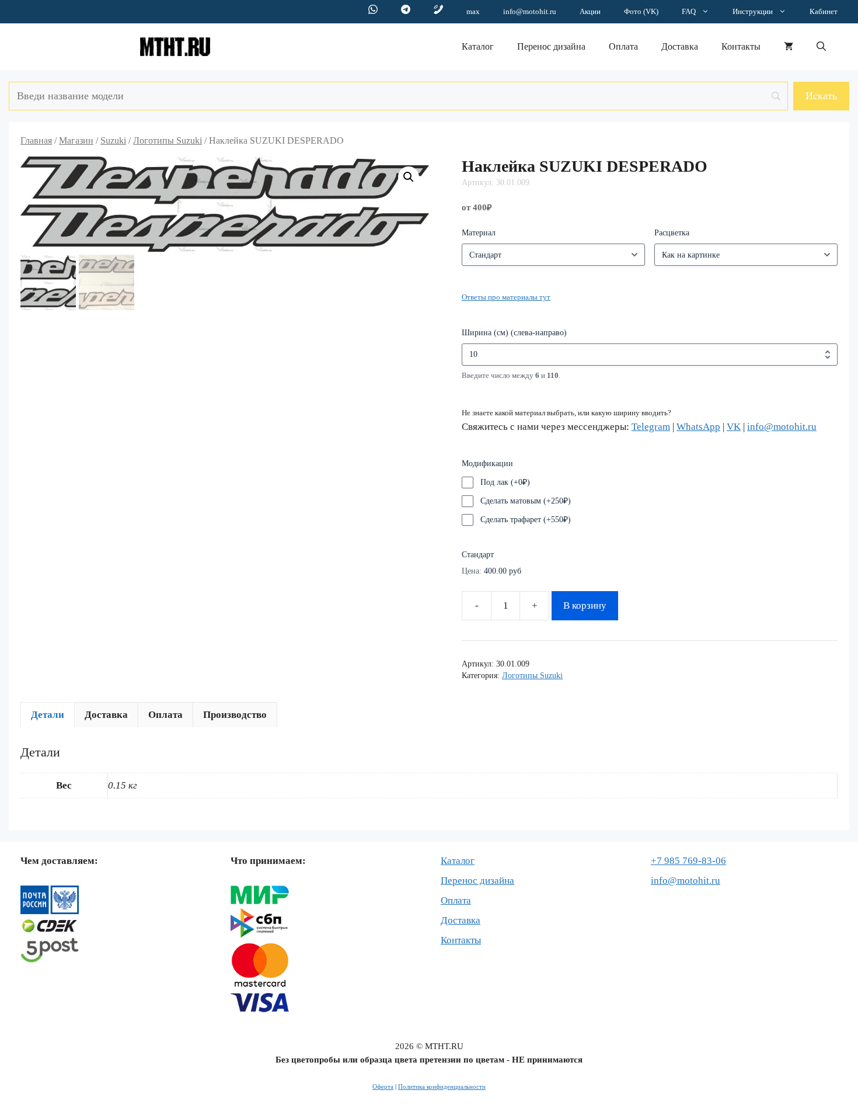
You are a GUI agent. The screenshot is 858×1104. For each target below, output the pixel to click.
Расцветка (671, 232)
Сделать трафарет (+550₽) (525, 519)
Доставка (679, 46)
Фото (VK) (641, 11)
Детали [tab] (47, 714)
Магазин (76, 140)
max (473, 11)
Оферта (382, 1086)
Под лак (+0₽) (505, 482)
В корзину (584, 605)
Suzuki (113, 140)
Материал (479, 232)
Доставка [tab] (106, 714)
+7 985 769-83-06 (688, 860)
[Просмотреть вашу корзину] (788, 46)
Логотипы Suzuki (167, 140)
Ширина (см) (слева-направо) (514, 332)
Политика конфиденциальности (442, 1086)
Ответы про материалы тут (506, 297)
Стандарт (478, 554)
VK (734, 426)
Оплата (623, 46)
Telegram (651, 426)
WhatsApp (698, 426)
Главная (36, 140)
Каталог (478, 46)
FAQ (689, 11)
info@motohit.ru (529, 11)
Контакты (741, 46)
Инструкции (753, 11)
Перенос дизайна (551, 46)
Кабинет (824, 11)
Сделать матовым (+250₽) (525, 501)
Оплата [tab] (165, 714)
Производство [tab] (235, 714)
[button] (821, 46)
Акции (590, 11)
